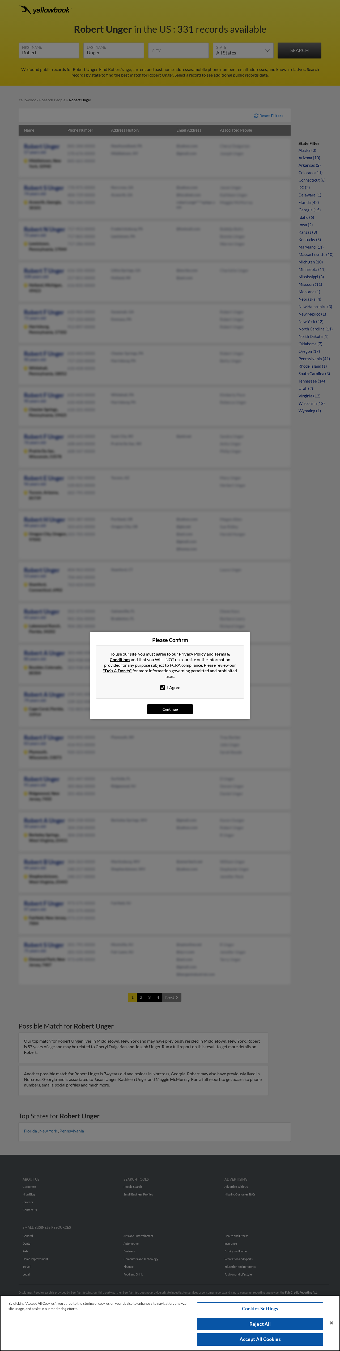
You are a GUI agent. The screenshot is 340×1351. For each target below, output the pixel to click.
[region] (170, 1323)
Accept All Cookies (260, 1339)
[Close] (331, 1323)
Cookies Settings (260, 1308)
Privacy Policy (192, 653)
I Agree (173, 687)
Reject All (260, 1324)
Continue (170, 709)
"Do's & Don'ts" (117, 670)
